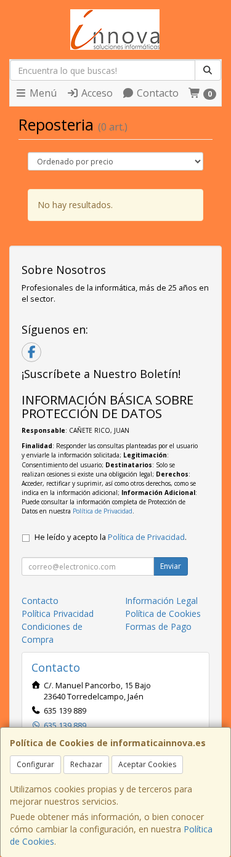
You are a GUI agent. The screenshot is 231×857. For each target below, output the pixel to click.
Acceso (96, 93)
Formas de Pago (158, 626)
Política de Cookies (163, 613)
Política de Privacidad (102, 511)
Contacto (156, 93)
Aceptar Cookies (147, 764)
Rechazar (86, 764)
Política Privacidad (58, 613)
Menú (42, 93)
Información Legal (161, 600)
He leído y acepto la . (110, 537)
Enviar (170, 566)
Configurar (35, 764)
